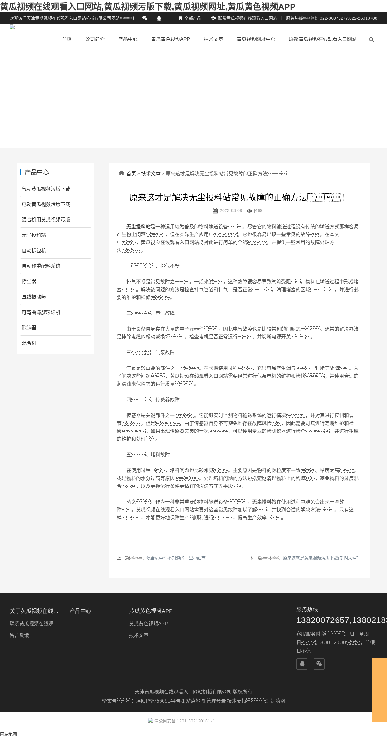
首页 (67, 39)
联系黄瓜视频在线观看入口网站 (243, 18)
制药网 (278, 700)
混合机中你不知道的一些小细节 (176, 558)
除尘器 (29, 281)
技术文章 (213, 39)
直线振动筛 (34, 296)
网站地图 (8, 734)
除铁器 (29, 327)
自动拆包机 (34, 250)
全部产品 (189, 18)
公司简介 (95, 39)
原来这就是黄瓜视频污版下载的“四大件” (320, 558)
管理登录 (216, 700)
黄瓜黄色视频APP (170, 39)
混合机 (29, 343)
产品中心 (128, 39)
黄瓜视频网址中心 (256, 39)
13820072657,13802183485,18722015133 (336, 620)
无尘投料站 (34, 235)
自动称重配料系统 (41, 266)
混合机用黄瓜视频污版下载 (51, 219)
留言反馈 (19, 635)
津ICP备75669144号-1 (161, 700)
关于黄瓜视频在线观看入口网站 (36, 611)
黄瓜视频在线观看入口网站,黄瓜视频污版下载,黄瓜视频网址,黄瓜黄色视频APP (148, 6)
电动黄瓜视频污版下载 (46, 204)
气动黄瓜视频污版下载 (46, 188)
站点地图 (195, 700)
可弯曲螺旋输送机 (41, 312)
